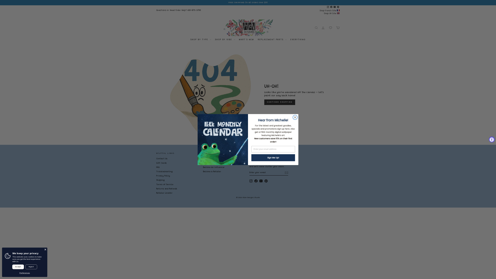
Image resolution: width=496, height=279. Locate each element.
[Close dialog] (295, 117)
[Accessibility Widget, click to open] (492, 139)
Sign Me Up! (273, 157)
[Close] (45, 249)
